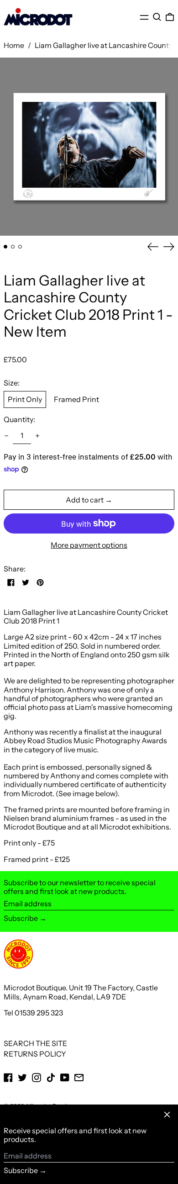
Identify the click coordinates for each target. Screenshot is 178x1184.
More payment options (89, 545)
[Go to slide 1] (5, 246)
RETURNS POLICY (35, 1053)
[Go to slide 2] (13, 246)
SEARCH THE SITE (35, 1043)
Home (14, 45)
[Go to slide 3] (20, 246)
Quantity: (19, 419)
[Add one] (37, 435)
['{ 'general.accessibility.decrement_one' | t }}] (6, 435)
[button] (157, 17)
